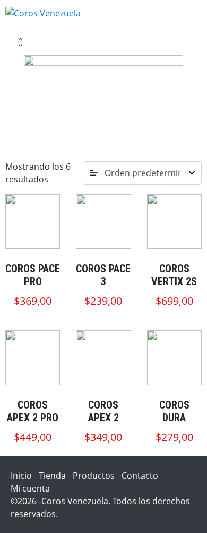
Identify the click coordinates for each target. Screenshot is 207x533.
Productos (94, 475)
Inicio (21, 475)
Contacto (140, 475)
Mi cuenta (30, 488)
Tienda (52, 475)
